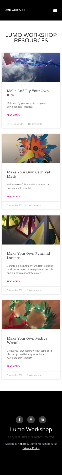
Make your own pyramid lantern (28, 255)
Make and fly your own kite (28, 92)
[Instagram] (31, 419)
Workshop (14, 10)
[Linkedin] (42, 419)
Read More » (13, 115)
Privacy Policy (31, 448)
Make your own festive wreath (27, 340)
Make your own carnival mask (28, 174)
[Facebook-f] (19, 419)
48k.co (22, 443)
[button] (55, 10)
